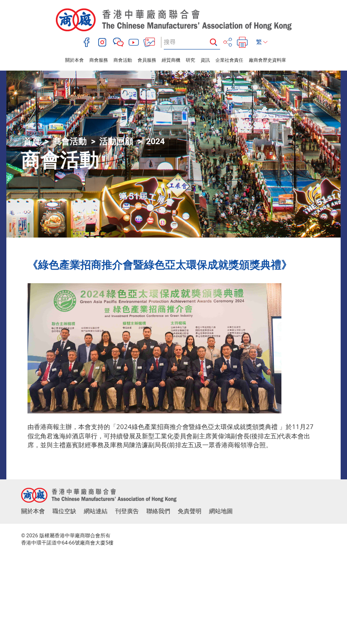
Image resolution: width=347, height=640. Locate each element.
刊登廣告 (127, 511)
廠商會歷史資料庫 (267, 60)
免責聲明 (189, 511)
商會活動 (122, 60)
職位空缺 (64, 511)
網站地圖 (221, 511)
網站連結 (95, 511)
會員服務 (147, 60)
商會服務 (98, 60)
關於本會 (74, 60)
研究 (190, 60)
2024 (155, 141)
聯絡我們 (158, 511)
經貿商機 (171, 60)
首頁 (31, 141)
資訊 (205, 60)
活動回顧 (116, 141)
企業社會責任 (229, 60)
